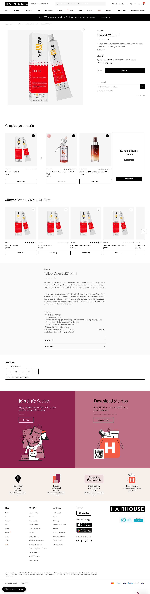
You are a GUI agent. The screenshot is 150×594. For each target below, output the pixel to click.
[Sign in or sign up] (131, 4)
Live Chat (85, 513)
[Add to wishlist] (83, 30)
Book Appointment (138, 11)
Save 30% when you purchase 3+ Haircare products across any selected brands (75, 17)
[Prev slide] (6, 231)
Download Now (103, 420)
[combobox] (100, 70)
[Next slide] (144, 231)
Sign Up (26, 420)
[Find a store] (135, 4)
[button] (45, 67)
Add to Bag (124, 71)
